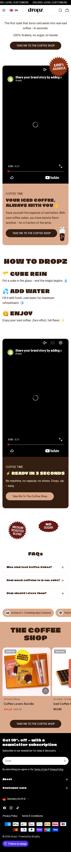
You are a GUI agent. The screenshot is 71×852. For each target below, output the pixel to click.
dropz (14, 836)
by (14, 15)
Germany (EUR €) (16, 798)
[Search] (60, 10)
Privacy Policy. (57, 769)
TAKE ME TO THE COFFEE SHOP (31, 233)
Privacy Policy (10, 815)
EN (16, 10)
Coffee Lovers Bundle (19, 704)
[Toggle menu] (3, 10)
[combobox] (13, 10)
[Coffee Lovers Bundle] (26, 672)
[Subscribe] (64, 760)
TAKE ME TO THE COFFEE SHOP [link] (36, 45)
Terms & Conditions (32, 815)
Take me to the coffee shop (29, 496)
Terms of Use (40, 769)
